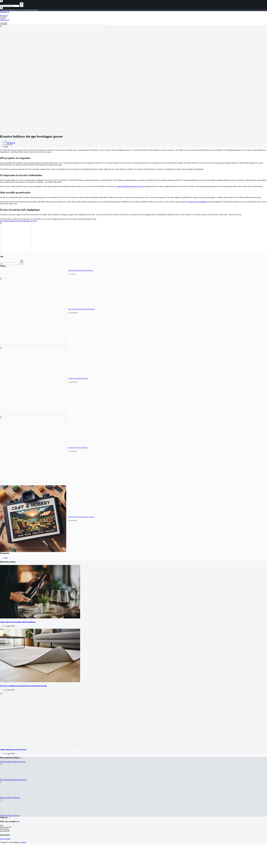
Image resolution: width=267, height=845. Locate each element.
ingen (6, 146)
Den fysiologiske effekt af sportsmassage (81, 309)
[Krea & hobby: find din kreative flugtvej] (33, 551)
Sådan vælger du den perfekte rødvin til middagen (18, 622)
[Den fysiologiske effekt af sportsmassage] (33, 344)
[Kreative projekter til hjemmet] (33, 413)
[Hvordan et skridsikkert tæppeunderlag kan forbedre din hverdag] (40, 681)
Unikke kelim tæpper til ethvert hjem (13, 749)
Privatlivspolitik (5, 839)
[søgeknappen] (21, 262)
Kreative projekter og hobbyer (78, 447)
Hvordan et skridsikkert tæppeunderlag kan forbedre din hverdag (23, 686)
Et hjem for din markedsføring (197, 202)
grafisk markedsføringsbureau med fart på (130, 186)
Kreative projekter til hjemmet (78, 378)
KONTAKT (4, 15)
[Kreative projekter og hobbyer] (33, 482)
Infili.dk (23, 842)
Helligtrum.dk (4, 12)
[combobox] (9, 264)
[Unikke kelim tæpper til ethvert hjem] (40, 745)
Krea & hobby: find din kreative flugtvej (81, 517)
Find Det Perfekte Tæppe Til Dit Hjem (80, 270)
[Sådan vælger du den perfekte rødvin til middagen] (40, 618)
